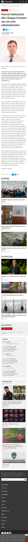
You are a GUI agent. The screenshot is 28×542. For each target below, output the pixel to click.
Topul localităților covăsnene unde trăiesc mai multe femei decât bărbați (13, 316)
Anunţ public (6, 465)
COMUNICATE (6, 461)
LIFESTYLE (4, 521)
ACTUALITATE (5, 398)
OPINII (3, 524)
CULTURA (5, 441)
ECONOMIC (4, 10)
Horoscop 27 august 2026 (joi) (10, 424)
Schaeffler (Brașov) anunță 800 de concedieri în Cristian (14, 248)
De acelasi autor (7, 256)
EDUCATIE (4, 507)
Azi (3, 383)
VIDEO (3, 527)
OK (26, 535)
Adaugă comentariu (7, 328)
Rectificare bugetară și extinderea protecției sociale (13, 200)
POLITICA (3, 488)
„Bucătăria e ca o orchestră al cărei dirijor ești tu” (13, 277)
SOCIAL (3, 504)
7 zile (6, 383)
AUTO (2, 514)
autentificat (9, 332)
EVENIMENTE (4, 494)
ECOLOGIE (4, 517)
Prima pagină (4, 4)
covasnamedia (8, 1)
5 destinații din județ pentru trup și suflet (12, 295)
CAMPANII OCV (5, 511)
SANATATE (4, 501)
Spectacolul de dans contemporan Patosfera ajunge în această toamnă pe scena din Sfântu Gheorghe (13, 446)
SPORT (3, 498)
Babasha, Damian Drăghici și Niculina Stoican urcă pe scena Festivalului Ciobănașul (12, 403)
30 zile (9, 383)
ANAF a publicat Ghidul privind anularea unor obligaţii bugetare (13, 227)
